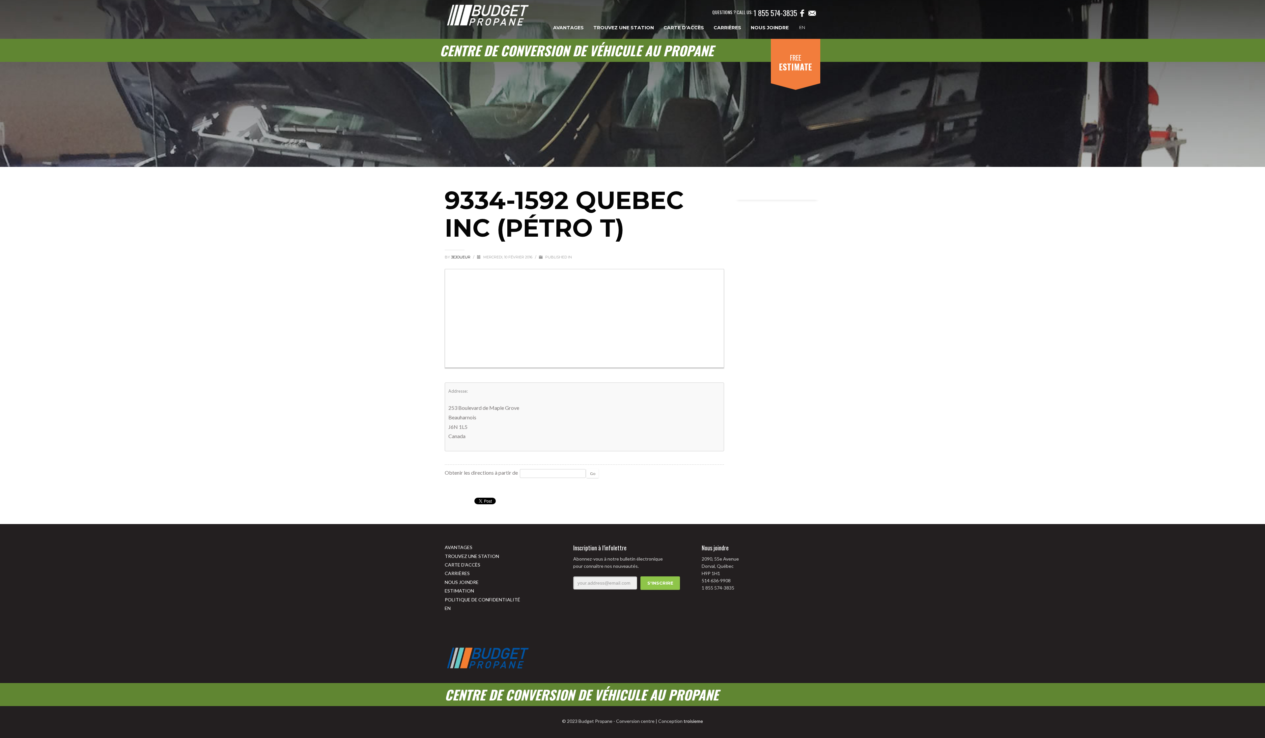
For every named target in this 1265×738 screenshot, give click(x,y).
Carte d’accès (462, 564)
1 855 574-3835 (775, 13)
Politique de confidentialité (482, 599)
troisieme (693, 721)
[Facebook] (802, 13)
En (802, 27)
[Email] (812, 13)
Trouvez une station (472, 556)
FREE (795, 63)
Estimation (459, 590)
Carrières (457, 573)
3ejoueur (461, 257)
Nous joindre (462, 582)
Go (592, 473)
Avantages (458, 547)
